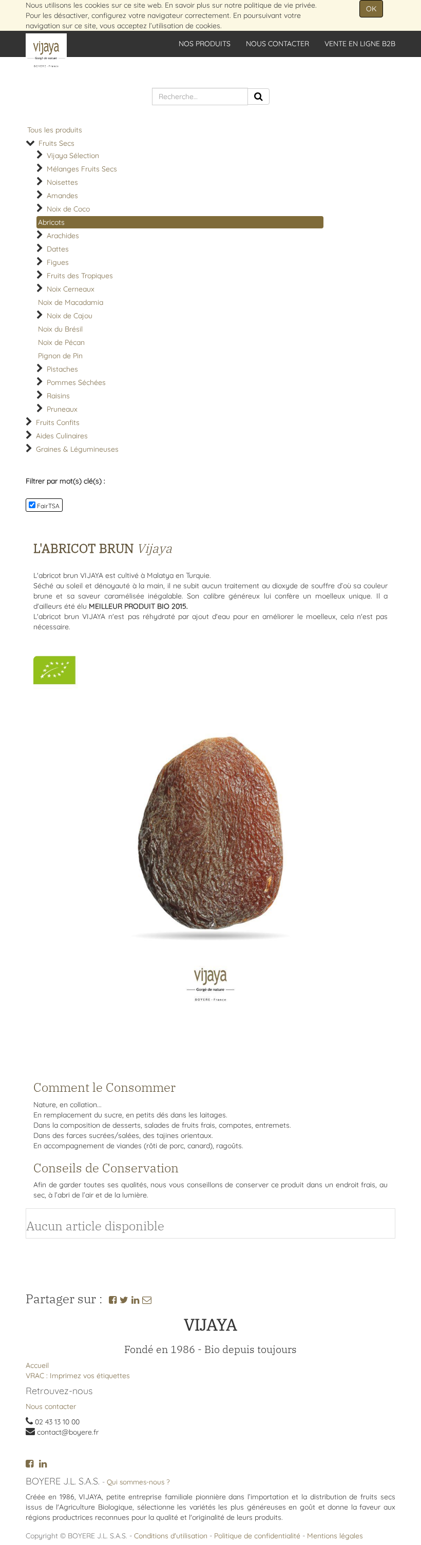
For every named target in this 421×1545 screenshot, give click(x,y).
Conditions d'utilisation (170, 1535)
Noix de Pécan (61, 342)
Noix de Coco (68, 209)
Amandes (62, 195)
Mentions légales (335, 1535)
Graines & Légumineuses (77, 449)
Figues (58, 262)
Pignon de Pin (60, 355)
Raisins (58, 395)
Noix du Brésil (60, 329)
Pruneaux (62, 409)
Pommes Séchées (76, 382)
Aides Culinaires (62, 435)
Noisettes (62, 182)
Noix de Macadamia (70, 302)
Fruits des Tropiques (80, 275)
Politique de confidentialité (257, 1535)
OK (371, 8)
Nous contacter (51, 1406)
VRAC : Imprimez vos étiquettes (78, 1375)
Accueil (37, 1365)
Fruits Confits (58, 422)
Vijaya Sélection (73, 155)
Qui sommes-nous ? (138, 1481)
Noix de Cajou (69, 315)
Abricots (51, 222)
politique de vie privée (279, 5)
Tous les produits (54, 129)
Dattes (58, 249)
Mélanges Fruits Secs (82, 168)
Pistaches (62, 369)
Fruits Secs (56, 143)
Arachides (63, 235)
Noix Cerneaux (70, 289)
